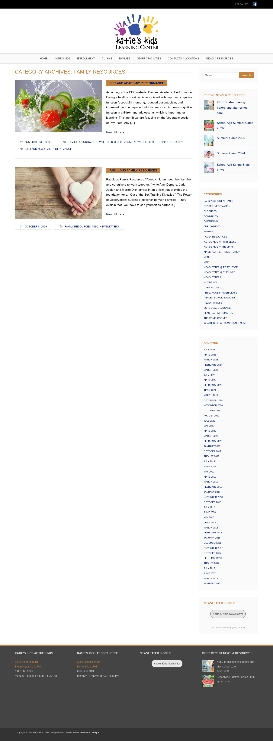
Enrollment (86, 58)
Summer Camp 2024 (231, 153)
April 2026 (210, 354)
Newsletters (109, 226)
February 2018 (213, 532)
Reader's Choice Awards (219, 297)
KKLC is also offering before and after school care (232, 107)
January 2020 (212, 446)
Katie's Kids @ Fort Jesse (220, 242)
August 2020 (211, 415)
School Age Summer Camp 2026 (235, 125)
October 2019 (212, 451)
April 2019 (210, 476)
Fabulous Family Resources (133, 170)
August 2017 (211, 563)
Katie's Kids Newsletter (228, 614)
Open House (211, 287)
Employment (212, 226)
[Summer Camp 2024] (209, 154)
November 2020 (213, 405)
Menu (207, 257)
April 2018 (210, 522)
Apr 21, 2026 (223, 681)
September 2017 (214, 558)
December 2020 (213, 400)
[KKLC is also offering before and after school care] (209, 105)
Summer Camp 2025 (231, 138)
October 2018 (212, 502)
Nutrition (176, 141)
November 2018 (213, 497)
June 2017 (210, 573)
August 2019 (211, 456)
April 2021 (210, 390)
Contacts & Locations (183, 58)
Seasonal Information (218, 313)
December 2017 (213, 543)
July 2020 (209, 420)
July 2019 (209, 461)
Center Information (217, 206)
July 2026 (209, 349)
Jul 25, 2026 (223, 671)
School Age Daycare (217, 308)
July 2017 (209, 568)
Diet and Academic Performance (136, 83)
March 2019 (211, 481)
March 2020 (211, 436)
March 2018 (211, 527)
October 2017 (212, 553)
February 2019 (213, 487)
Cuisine (107, 58)
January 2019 (212, 492)
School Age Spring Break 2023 (233, 167)
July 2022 (209, 375)
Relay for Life (213, 302)
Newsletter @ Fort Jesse (114, 141)
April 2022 (210, 380)
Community (211, 216)
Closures (210, 211)
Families (124, 58)
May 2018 (209, 517)
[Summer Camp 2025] (209, 140)
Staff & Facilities (149, 58)
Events (208, 231)
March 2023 (211, 370)
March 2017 (211, 578)
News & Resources (219, 58)
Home (44, 58)
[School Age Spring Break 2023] (209, 167)
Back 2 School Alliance (219, 201)
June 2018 (210, 512)
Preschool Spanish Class (220, 292)
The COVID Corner (215, 318)
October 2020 (212, 410)
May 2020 (209, 426)
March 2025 (211, 359)
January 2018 (212, 537)
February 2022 (213, 385)
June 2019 (210, 466)
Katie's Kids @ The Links (219, 246)
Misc (95, 226)
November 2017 (213, 548)
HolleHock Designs (89, 732)
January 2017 (212, 583)
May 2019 (209, 471)
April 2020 (210, 431)
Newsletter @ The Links (151, 141)
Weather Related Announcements (226, 323)
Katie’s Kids (62, 58)
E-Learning (211, 221)
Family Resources (81, 141)
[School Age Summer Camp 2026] (209, 125)
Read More (113, 132)
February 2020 (213, 441)
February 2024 (213, 364)
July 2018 (209, 507)
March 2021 (211, 395)
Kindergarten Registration (222, 252)
